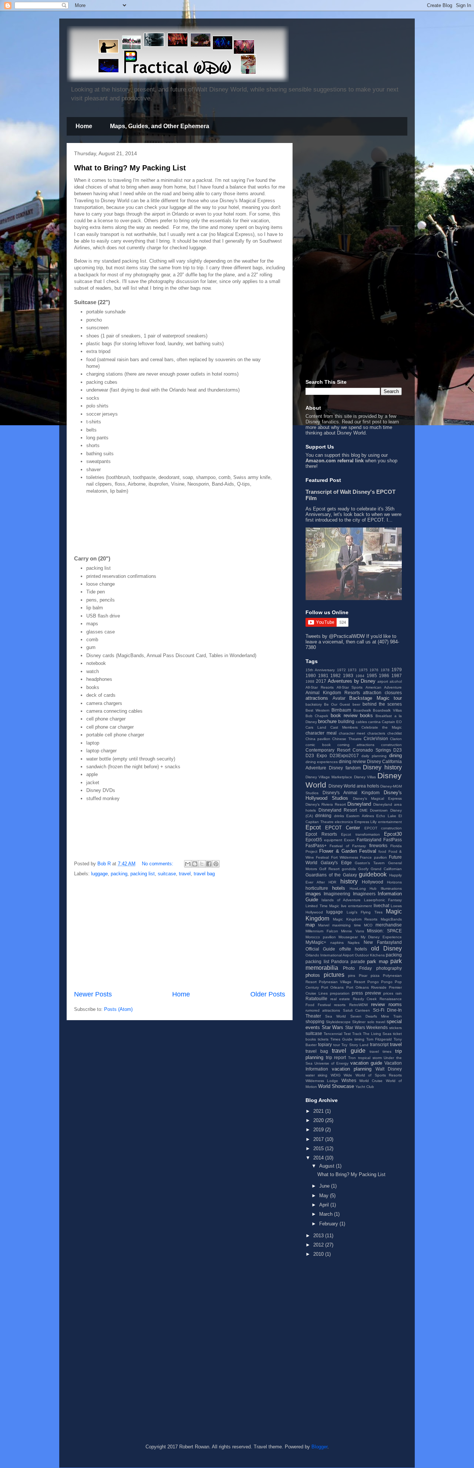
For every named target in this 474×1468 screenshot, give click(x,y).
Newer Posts (93, 994)
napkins (337, 943)
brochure (327, 721)
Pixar (363, 975)
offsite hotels (353, 948)
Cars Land (316, 727)
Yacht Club (365, 1087)
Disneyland (359, 804)
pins (351, 975)
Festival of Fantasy (348, 846)
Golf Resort (329, 869)
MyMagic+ (316, 942)
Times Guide (341, 1039)
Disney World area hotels (353, 785)
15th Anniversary (320, 670)
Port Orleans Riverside (366, 987)
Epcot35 (314, 839)
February (329, 1223)
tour (336, 1045)
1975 (363, 670)
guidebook (373, 874)
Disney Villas (365, 777)
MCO (368, 925)
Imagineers (364, 893)
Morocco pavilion (321, 937)
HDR (332, 882)
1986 (384, 675)
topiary (325, 1044)
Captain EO (392, 722)
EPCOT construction (383, 828)
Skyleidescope (338, 1022)
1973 (352, 670)
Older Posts (267, 994)
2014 (319, 1158)
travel (185, 873)
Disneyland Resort (337, 810)
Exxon (349, 840)
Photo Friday (357, 968)
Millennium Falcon (322, 931)
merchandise (388, 924)
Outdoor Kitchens (370, 955)
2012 (319, 1245)
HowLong (358, 888)
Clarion (396, 739)
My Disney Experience (381, 937)
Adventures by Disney (352, 681)
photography (389, 968)
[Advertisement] (160, 528)
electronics (344, 822)
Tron (352, 1058)
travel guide (348, 1051)
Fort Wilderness (344, 857)
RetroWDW (358, 1005)
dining (395, 755)
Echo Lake (386, 816)
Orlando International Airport (330, 955)
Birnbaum (341, 710)
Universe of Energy (331, 1063)
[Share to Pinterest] (216, 864)
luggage (99, 873)
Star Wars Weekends (366, 1027)
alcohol (396, 681)
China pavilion (318, 739)
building (346, 721)
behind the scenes (382, 704)
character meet (352, 733)
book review (344, 715)
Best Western (318, 710)
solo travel (376, 1022)
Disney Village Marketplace (329, 777)
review (378, 1004)
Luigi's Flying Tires (365, 912)
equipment (333, 840)
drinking (323, 815)
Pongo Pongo (380, 982)
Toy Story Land (354, 1045)
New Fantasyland (383, 942)
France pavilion (373, 857)
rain (398, 993)
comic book (318, 745)
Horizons (394, 882)
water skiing (316, 1075)
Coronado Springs (372, 750)
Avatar (339, 698)
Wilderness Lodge (322, 1081)
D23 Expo (316, 755)
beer (356, 704)
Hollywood (372, 881)
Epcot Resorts (321, 834)
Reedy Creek (365, 999)
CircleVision (376, 738)
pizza (375, 975)
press (357, 993)
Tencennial (333, 1034)
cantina (374, 722)
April (324, 1205)
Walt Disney (388, 1068)
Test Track (352, 1034)
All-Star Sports (350, 687)
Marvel (323, 925)
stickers (395, 1028)
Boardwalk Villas (387, 710)
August (327, 1166)
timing (359, 1039)
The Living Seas (377, 1034)
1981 (323, 675)
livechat (381, 905)
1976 (374, 670)
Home (84, 126)
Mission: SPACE (384, 930)
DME (364, 810)
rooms (395, 1004)
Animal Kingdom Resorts (333, 692)
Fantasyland (369, 839)
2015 (319, 1148)
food (382, 851)
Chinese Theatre (346, 739)
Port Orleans (332, 987)
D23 (397, 750)
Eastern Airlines (360, 816)
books (366, 715)
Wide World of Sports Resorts (373, 1075)
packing (119, 873)
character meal (321, 732)
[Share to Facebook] (209, 864)
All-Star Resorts (320, 687)
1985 (372, 675)
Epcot (313, 827)
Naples (354, 943)
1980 (311, 675)
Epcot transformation (360, 834)
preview (373, 993)
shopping (315, 1021)
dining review (352, 761)
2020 (319, 1120)
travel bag (204, 873)
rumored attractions (323, 1010)
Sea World (335, 1016)
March (326, 1214)
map (310, 925)
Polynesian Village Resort (342, 982)
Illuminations (391, 888)
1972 (341, 670)
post (376, 422)
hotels (338, 888)
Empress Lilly (365, 822)
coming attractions (355, 745)
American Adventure (383, 687)
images (313, 893)
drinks (339, 816)
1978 (385, 670)
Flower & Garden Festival (347, 851)
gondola (349, 869)
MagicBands (391, 919)
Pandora (339, 961)
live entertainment (356, 906)
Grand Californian (386, 869)
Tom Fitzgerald (379, 1039)
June (325, 1186)
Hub (373, 888)
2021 (319, 1111)
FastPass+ (316, 845)
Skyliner (358, 1022)
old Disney (386, 948)
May (324, 1195)
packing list (142, 873)
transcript (379, 1044)
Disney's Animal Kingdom (351, 792)
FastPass (392, 839)
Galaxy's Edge (336, 862)
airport (382, 681)
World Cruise (371, 1081)
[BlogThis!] (194, 864)
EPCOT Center (342, 827)
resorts (340, 1005)
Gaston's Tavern (370, 863)
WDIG (336, 1075)
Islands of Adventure (341, 900)
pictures (334, 975)
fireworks (378, 845)
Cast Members (344, 727)
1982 (335, 675)
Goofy (363, 869)
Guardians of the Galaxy (331, 874)
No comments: (158, 863)
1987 (396, 675)
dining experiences (322, 762)
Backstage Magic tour (375, 698)
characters (376, 733)
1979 (396, 669)
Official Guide (320, 948)
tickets (323, 1039)
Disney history (382, 767)
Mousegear (348, 937)
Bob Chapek (317, 716)
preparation (340, 993)
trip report (336, 1057)
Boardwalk (362, 710)
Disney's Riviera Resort (326, 804)
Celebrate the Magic (381, 727)
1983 (348, 675)
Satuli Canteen (356, 1010)
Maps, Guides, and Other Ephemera (159, 126)
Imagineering (337, 893)
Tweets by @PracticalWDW (335, 636)
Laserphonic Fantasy (383, 900)
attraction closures (382, 692)
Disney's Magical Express (377, 798)
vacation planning (352, 1069)
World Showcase (336, 1086)
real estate (340, 999)
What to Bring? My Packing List (130, 168)
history (349, 881)
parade (358, 961)
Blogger (319, 1446)
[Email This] (187, 864)
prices (388, 993)
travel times (380, 1051)
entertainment (390, 822)
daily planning (374, 756)
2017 (321, 681)
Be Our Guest (337, 704)
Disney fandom (345, 767)
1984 (360, 676)
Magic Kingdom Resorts (355, 919)
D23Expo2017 (344, 755)
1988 (310, 681)
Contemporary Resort (328, 750)
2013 (319, 1235)
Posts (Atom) (118, 1009)
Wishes (348, 1080)
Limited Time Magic (322, 906)
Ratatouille (316, 998)
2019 (319, 1129)
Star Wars (333, 1027)
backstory (314, 704)
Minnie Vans (352, 931)
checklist (394, 733)
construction (391, 745)
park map (377, 961)
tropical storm (370, 1058)
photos (313, 975)
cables (361, 722)
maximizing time (346, 925)
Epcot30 (393, 834)
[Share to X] (202, 864)
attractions (317, 698)
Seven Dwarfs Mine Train (376, 1016)
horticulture (317, 888)
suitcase (167, 873)
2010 (319, 1254)
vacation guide (366, 1063)
